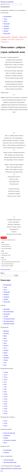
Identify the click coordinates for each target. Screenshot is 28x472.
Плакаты (6, 31)
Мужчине (6, 333)
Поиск (2, 273)
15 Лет (5, 406)
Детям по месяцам (9, 460)
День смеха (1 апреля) (10, 440)
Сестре (5, 340)
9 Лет (5, 391)
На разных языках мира (10, 462)
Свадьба (6, 316)
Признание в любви (9, 323)
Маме (5, 335)
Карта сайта (7, 33)
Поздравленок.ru (5, 6)
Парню (5, 352)
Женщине (6, 331)
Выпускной (7, 314)
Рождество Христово (9, 433)
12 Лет (5, 399)
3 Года (5, 377)
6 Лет (5, 384)
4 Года (5, 379)
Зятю (5, 365)
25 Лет (5, 423)
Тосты (5, 21)
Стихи (5, 19)
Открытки (6, 26)
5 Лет (5, 382)
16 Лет (5, 408)
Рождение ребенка (9, 321)
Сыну (5, 362)
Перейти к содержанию (7, 1)
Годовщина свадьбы (9, 318)
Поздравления (7, 16)
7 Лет (5, 386)
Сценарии (6, 28)
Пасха (5, 442)
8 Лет (5, 389)
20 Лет (5, 420)
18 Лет (5, 413)
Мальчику (6, 357)
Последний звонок (9, 311)
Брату (5, 343)
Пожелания (7, 23)
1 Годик (6, 372)
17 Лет (5, 411)
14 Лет (5, 403)
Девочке (6, 355)
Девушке (6, 350)
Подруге (6, 345)
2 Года (5, 374)
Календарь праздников (5, 269)
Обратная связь (17, 468)
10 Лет (5, 394)
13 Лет (5, 401)
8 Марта (6, 438)
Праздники (7, 309)
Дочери (6, 360)
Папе (5, 338)
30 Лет (5, 425)
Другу (5, 348)
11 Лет (5, 396)
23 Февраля (7, 435)
